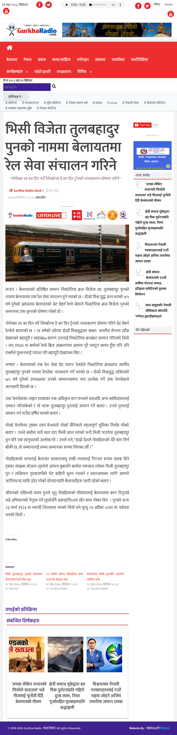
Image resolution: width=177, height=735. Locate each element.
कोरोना (12, 103)
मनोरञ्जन (83, 60)
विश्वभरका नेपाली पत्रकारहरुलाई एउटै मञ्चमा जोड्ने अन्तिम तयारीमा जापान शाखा (106, 693)
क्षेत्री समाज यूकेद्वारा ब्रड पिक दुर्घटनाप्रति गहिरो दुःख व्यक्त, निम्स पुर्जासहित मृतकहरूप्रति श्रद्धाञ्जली (67, 696)
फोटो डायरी (43, 72)
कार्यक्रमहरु (14, 72)
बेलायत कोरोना (156, 103)
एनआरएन (64, 72)
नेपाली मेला (132, 103)
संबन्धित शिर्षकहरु (22, 621)
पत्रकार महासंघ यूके (20, 108)
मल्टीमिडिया (139, 60)
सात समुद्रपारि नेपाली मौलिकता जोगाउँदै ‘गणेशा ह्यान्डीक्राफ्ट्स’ (153, 311)
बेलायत (11, 60)
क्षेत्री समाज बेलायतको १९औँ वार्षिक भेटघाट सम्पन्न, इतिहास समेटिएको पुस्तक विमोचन (150, 283)
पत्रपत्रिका (118, 60)
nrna (113, 103)
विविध (157, 4)
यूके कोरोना (54, 103)
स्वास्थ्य (100, 60)
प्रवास (42, 60)
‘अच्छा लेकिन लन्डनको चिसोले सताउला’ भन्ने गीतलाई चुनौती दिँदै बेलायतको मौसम (28, 693)
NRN (98, 103)
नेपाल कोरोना (48, 108)
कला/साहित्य (61, 60)
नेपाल (28, 60)
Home (168, 4)
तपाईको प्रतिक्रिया (21, 610)
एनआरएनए (32, 103)
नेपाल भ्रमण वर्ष (78, 103)
